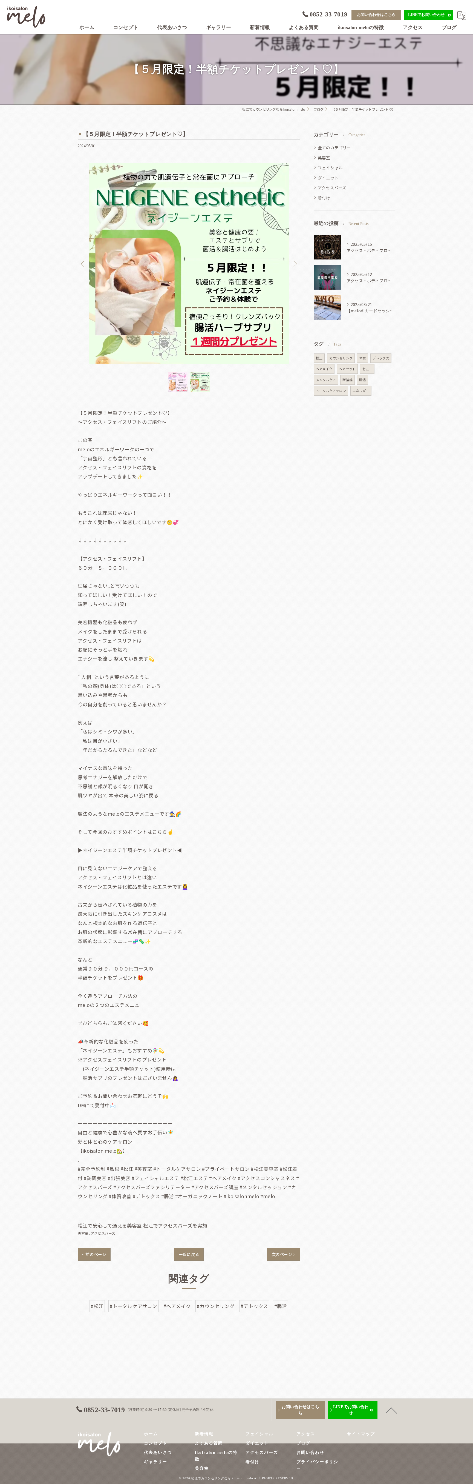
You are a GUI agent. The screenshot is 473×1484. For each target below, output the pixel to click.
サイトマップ (361, 1434)
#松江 (97, 1306)
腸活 (362, 379)
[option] (189, 263)
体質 (362, 358)
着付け (324, 198)
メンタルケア (326, 379)
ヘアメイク (324, 368)
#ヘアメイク (177, 1306)
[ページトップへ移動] (391, 1410)
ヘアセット (347, 368)
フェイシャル (330, 167)
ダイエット (328, 178)
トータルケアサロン (331, 390)
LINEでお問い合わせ (426, 15)
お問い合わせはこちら (376, 15)
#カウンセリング (216, 1306)
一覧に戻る (188, 1254)
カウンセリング (341, 358)
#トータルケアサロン (133, 1306)
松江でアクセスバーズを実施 (175, 1225)
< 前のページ (94, 1254)
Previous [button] (83, 263)
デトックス (381, 358)
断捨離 (347, 379)
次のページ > (284, 1254)
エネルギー (361, 390)
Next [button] (294, 263)
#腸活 (280, 1306)
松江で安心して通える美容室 (110, 1225)
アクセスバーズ (103, 1233)
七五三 (367, 368)
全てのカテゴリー (334, 147)
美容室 (83, 1233)
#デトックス (254, 1306)
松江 (319, 358)
